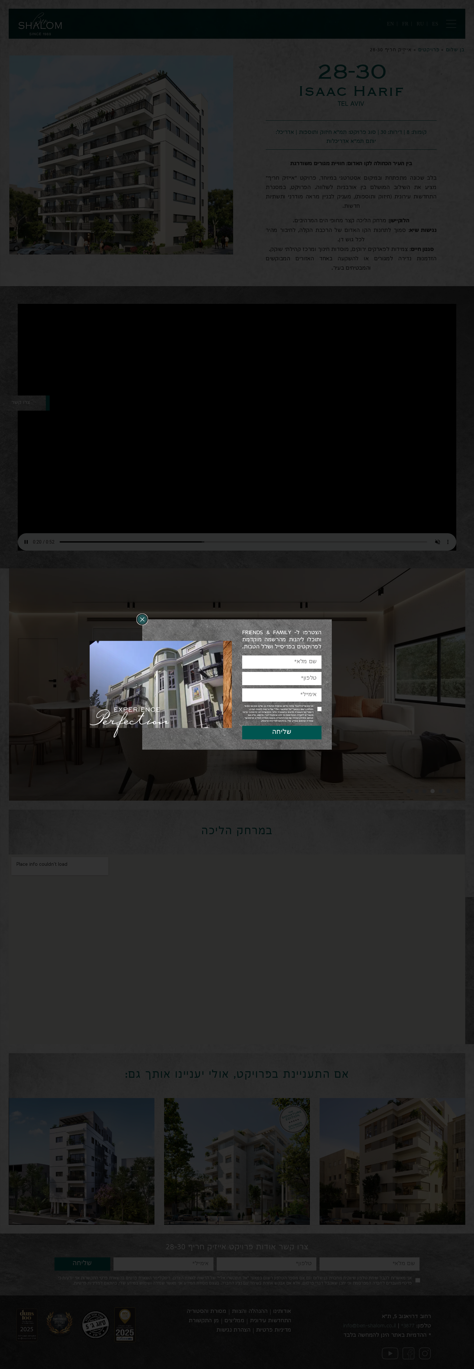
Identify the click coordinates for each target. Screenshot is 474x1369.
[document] (237, 684)
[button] (142, 619)
